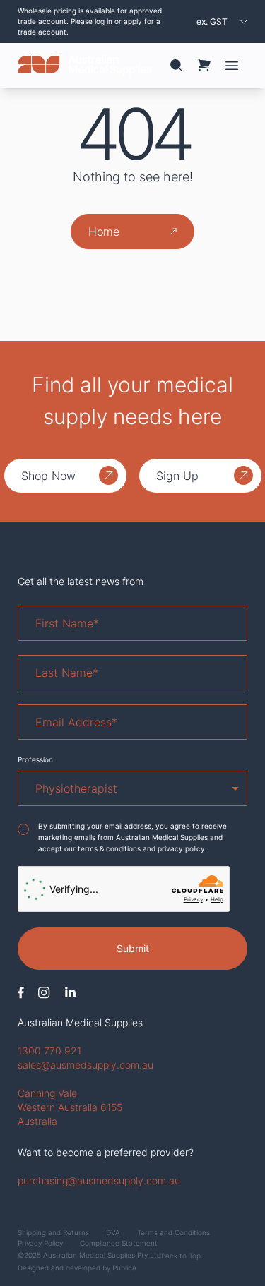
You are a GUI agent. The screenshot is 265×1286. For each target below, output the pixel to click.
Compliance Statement (119, 1243)
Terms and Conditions (173, 1232)
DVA (113, 1232)
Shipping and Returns (53, 1232)
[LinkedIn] (70, 993)
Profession (35, 759)
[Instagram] (44, 993)
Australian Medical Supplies (80, 1022)
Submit (133, 948)
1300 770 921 (49, 1051)
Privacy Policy (40, 1243)
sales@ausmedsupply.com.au (85, 1065)
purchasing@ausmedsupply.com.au (99, 1180)
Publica (124, 1267)
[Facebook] (21, 993)
